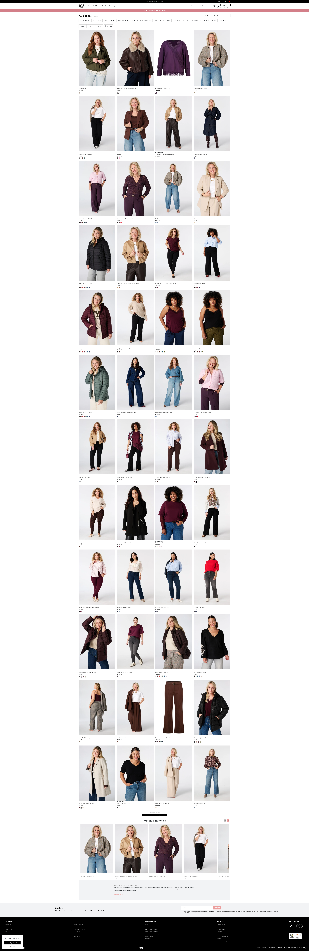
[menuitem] (89, 5)
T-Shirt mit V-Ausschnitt (124, 803)
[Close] (21, 936)
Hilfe (146, 924)
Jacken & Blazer (78, 927)
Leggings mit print (84, 543)
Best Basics (8, 924)
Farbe (99, 26)
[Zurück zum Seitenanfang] (306, 948)
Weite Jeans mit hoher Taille (163, 412)
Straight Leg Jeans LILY (162, 607)
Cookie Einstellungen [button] (222, 941)
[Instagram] (298, 926)
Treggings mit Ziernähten (124, 477)
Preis (90, 26)
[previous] (80, 58)
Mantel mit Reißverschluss (125, 543)
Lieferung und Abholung (151, 931)
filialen (225, 1)
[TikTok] (291, 926)
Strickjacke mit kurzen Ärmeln (202, 412)
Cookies (219, 938)
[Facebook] (295, 926)
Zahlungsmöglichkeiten (151, 929)
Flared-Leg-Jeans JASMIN (124, 607)
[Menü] (301, 934)
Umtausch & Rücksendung (152, 934)
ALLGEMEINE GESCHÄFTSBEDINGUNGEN (294, 947)
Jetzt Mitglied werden (12, 943)
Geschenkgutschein (150, 936)
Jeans (6, 931)
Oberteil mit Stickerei (200, 672)
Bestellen (147, 927)
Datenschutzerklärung (192, 913)
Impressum (220, 934)
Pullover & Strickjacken (80, 929)
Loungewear (77, 931)
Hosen (6, 934)
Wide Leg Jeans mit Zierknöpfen (126, 412)
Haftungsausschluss (222, 936)
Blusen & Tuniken (78, 924)
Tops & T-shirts (8, 929)
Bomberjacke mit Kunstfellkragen (127, 88)
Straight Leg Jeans (84, 477)
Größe (82, 26)
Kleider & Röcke (9, 927)
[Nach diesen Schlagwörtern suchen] (214, 6)
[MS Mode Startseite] (82, 6)
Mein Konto (148, 938)
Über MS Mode (221, 929)
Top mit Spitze (159, 348)
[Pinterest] (302, 926)
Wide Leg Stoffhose (200, 283)
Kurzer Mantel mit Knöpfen (202, 477)
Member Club (220, 927)
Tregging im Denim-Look (124, 672)
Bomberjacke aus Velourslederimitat (128, 283)
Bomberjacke (83, 88)
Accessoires (77, 936)
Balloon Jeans (159, 219)
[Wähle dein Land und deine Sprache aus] (229, 1)
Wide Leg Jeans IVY (200, 543)
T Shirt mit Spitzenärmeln (163, 543)
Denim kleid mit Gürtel (200, 154)
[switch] (297, 938)
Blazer (119, 154)
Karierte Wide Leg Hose (86, 738)
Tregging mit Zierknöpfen (124, 348)
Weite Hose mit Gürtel (123, 738)
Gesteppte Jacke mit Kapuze (87, 672)
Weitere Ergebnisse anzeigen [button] (154, 815)
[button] (89, 5)
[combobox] (203, 6)
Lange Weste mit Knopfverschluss (165, 283)
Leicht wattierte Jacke (85, 283)
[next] (114, 58)
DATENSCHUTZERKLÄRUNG (275, 947)
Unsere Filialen (221, 924)
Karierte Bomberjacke (200, 88)
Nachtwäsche (77, 934)
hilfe (220, 1)
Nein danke (12, 946)
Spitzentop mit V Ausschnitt (125, 219)
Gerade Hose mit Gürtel (86, 154)
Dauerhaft (219, 931)
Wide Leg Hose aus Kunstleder (164, 154)
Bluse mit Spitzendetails (162, 88)
